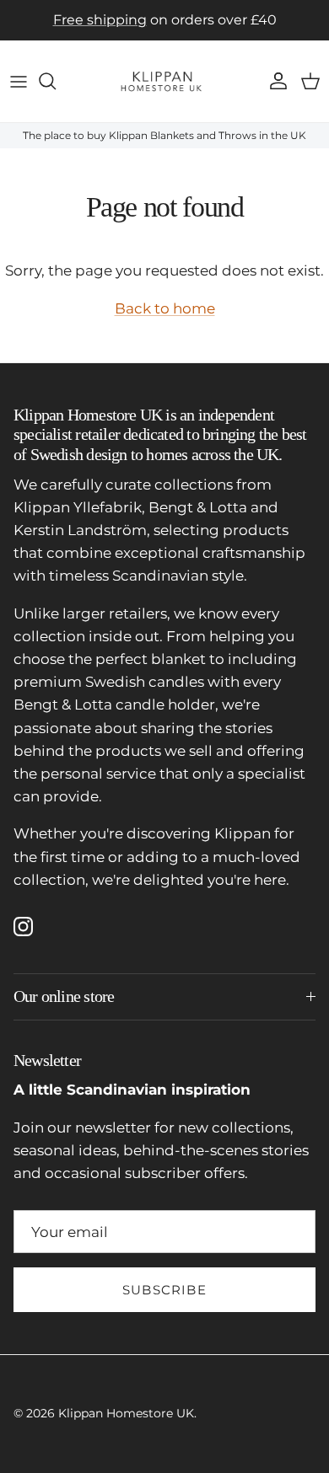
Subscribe (164, 1290)
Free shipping (100, 20)
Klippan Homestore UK (126, 1413)
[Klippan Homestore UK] (164, 81)
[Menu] (18, 80)
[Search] (55, 80)
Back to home (165, 308)
